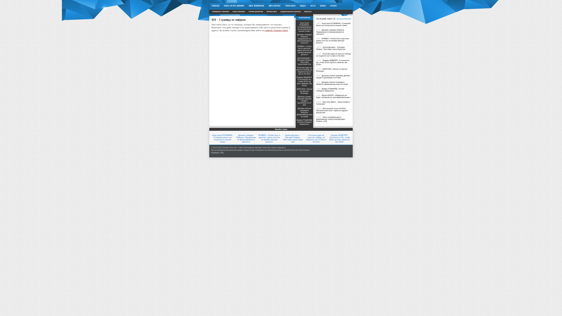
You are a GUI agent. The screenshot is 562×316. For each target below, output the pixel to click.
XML (222, 153)
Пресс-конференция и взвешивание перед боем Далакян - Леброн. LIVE (331, 119)
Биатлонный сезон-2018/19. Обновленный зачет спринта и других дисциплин (332, 111)
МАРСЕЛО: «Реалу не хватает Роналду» (304, 91)
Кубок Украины (239, 11)
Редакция (215, 153)
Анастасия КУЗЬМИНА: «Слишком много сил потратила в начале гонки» (304, 27)
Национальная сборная (290, 11)
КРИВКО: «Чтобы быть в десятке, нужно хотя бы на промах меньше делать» (304, 50)
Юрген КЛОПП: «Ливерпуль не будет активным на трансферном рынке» (333, 96)
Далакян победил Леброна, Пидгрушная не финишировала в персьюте (304, 39)
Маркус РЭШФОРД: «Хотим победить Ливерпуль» (304, 122)
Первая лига (272, 11)
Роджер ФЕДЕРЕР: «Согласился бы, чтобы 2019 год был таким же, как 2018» (304, 81)
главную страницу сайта (276, 30)
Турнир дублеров (256, 11)
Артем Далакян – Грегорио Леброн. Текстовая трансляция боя (304, 61)
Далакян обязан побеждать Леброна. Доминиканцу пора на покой (304, 112)
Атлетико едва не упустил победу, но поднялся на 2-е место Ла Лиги (304, 71)
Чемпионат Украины (220, 11)
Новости (307, 11)
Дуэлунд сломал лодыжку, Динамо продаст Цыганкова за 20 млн (304, 101)
